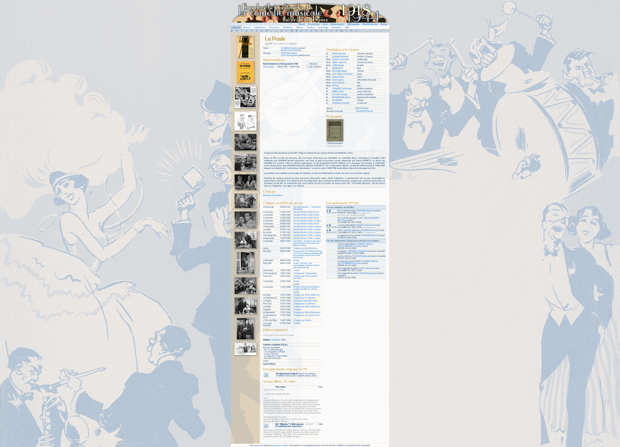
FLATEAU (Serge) (339, 94)
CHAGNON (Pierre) (364, 111)
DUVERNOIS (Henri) (289, 48)
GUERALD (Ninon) (364, 244)
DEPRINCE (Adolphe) (357, 251)
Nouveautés (268, 66)
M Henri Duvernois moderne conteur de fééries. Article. (306, 288)
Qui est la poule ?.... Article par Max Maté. (307, 208)
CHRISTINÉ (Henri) (289, 53)
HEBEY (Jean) (338, 91)
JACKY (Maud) (338, 82)
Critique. (297, 309)
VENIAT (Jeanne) (339, 62)
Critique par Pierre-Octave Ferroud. (305, 277)
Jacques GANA (281, 445)
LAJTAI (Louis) (287, 55)
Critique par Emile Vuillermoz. (306, 294)
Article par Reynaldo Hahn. (305, 300)
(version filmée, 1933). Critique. (307, 226)
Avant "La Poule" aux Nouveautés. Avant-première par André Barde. (306, 265)
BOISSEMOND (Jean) (341, 97)
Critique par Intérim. (302, 320)
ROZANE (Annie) (339, 71)
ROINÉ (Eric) (337, 68)
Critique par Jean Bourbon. (305, 248)
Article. (296, 260)
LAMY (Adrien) (364, 218)
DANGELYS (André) (340, 103)
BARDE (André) (287, 50)
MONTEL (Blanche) (340, 59)
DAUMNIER (337, 100)
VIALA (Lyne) (337, 79)
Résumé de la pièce (272, 195)
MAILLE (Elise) (338, 76)
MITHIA (335, 85)
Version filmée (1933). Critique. (307, 220)
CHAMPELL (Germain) (341, 88)
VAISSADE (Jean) (360, 256)
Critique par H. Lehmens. (304, 297)
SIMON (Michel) (339, 53)
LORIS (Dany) (338, 65)
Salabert (276, 339)
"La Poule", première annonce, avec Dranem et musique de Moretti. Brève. (307, 243)
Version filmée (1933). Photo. (306, 212)
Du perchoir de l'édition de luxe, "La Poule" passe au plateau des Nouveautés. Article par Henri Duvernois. (308, 254)
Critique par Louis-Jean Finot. (306, 315)
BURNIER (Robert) (340, 56)
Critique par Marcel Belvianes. (307, 312)
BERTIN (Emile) (362, 108)
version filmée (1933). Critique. (307, 229)
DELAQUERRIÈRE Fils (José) (349, 246)
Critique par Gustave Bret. (305, 273)
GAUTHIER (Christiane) (342, 74)
